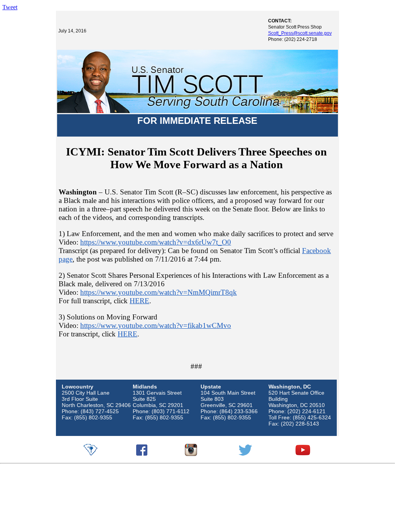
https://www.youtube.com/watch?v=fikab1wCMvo (155, 325)
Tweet (9, 7)
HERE (139, 301)
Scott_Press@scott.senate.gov (300, 33)
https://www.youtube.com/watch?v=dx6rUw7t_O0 (155, 242)
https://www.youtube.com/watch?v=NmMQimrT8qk (158, 292)
